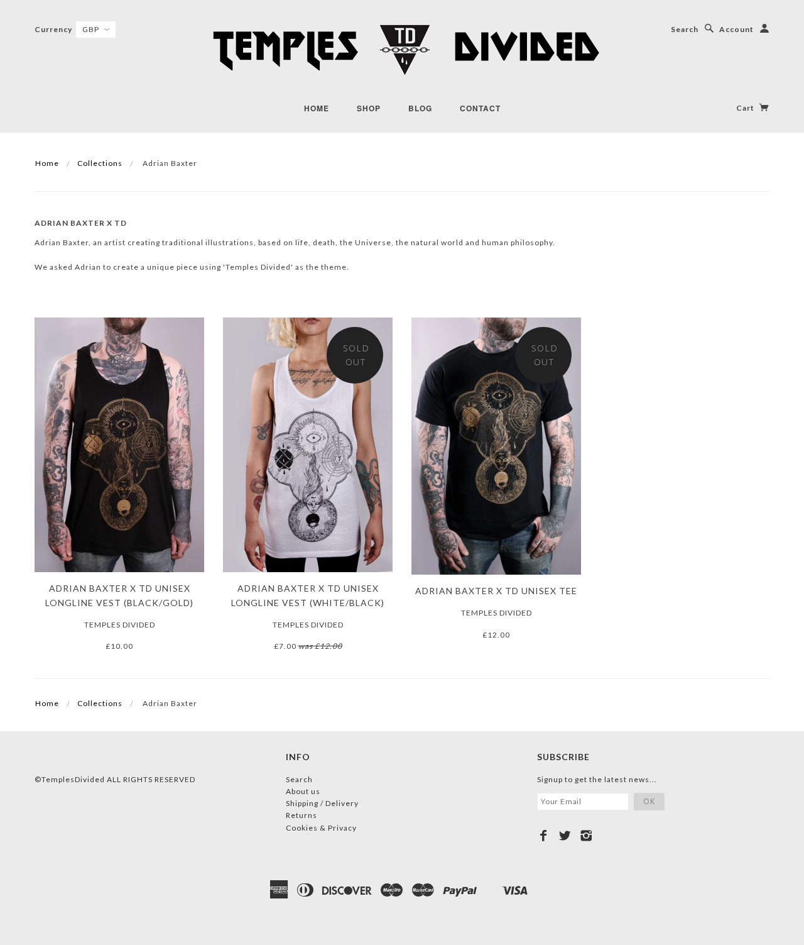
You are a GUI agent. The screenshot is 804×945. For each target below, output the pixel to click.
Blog (420, 108)
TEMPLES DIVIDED (119, 624)
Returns (301, 815)
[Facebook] (543, 835)
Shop (369, 108)
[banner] (402, 50)
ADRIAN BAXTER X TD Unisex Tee (496, 590)
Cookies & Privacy (321, 827)
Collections (99, 163)
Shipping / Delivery (322, 803)
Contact (480, 108)
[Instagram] (586, 835)
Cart (746, 108)
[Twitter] (565, 835)
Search (684, 29)
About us (303, 791)
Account (736, 29)
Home (316, 108)
